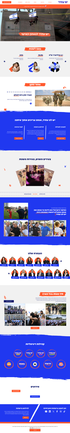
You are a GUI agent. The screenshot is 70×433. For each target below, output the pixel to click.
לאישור (35, 430)
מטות (35, 2)
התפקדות (20, 2)
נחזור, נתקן (27, 2)
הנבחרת (50, 2)
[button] (4, 61)
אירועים (42, 2)
